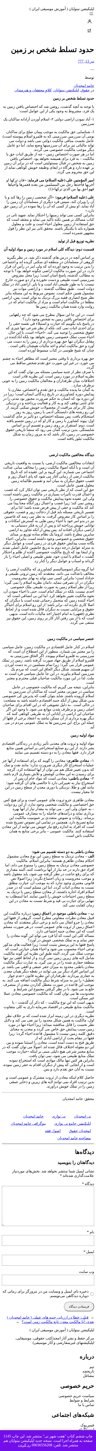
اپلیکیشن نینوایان (66, 90)
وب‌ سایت (86, 1272)
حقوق (85, 90)
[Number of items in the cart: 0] (89, 30)
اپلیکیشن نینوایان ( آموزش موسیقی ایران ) (62, 9)
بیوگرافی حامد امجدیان (28, 1124)
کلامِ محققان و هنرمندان (33, 90)
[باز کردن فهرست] (91, 14)
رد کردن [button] (24, 1445)
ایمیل (88, 1252)
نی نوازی (58, 1116)
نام (90, 1232)
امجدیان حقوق (80, 1131)
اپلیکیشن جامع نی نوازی (72, 1124)
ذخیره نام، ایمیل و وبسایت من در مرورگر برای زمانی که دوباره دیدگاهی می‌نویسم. (46, 1293)
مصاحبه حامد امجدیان (74, 1138)
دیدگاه (88, 1184)
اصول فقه (53, 1131)
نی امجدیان (82, 1116)
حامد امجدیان (84, 86)
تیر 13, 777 (86, 61)
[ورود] (48, 21)
